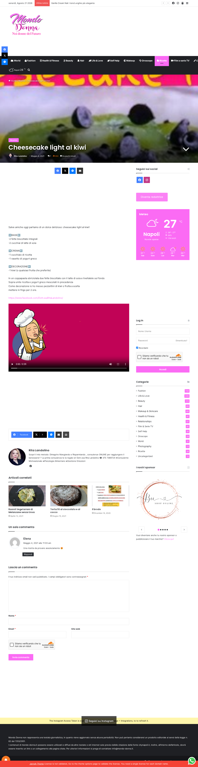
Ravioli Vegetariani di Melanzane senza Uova (22, 511)
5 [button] (167, 529)
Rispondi (28, 554)
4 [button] (165, 529)
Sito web (75, 629)
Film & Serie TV (145, 426)
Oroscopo (147, 60)
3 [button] (163, 529)
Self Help (114, 60)
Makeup (130, 60)
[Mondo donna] (26, 24)
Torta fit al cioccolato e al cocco (65, 511)
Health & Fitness (50, 60)
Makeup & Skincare (148, 411)
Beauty (69, 60)
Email (12, 629)
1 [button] (158, 530)
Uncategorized (145, 456)
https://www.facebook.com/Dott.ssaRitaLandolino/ (36, 297)
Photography (144, 446)
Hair (82, 60)
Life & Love (97, 60)
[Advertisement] (129, 31)
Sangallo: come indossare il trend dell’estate (72, 3)
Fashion (31, 60)
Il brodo (96, 509)
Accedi (162, 369)
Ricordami (143, 348)
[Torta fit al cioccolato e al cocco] (68, 495)
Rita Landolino (20, 156)
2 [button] (160, 529)
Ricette (163, 60)
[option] (162, 499)
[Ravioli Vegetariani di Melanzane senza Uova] (27, 495)
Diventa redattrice (152, 196)
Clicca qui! (169, 539)
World (16, 60)
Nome (12, 615)
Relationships (144, 421)
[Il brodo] (110, 495)
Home (13, 81)
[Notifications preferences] (6, 760)
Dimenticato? (181, 340)
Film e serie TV (181, 60)
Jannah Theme (37, 764)
